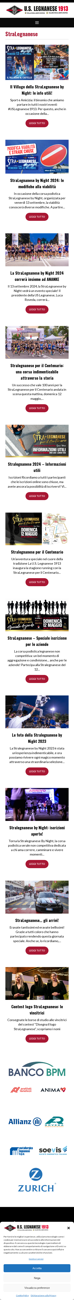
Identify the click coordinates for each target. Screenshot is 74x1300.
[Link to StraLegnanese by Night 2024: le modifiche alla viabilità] (37, 156)
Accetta (37, 1268)
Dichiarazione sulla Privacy (43, 1295)
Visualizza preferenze (37, 1287)
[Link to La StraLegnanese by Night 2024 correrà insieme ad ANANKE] (37, 249)
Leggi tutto (37, 123)
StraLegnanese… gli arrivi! (37, 920)
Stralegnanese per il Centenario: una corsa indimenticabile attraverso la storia (37, 372)
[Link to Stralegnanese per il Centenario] (37, 528)
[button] (68, 1228)
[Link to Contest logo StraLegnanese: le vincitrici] (37, 983)
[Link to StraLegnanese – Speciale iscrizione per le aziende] (37, 614)
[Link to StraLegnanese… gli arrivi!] (37, 896)
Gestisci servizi (36, 1259)
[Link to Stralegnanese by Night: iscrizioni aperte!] (37, 804)
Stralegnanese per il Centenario (37, 552)
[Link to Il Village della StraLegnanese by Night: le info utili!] (37, 61)
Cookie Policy (22, 1295)
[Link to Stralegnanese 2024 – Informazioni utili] (37, 440)
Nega (37, 1278)
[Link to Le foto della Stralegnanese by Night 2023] (37, 711)
